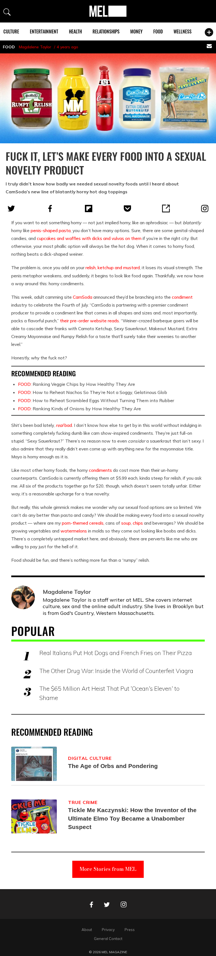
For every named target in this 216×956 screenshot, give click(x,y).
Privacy (108, 929)
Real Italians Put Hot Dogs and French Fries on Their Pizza (115, 652)
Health (75, 31)
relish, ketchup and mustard (113, 267)
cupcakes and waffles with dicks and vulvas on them (89, 238)
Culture (11, 31)
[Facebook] (50, 208)
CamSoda (82, 297)
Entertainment (44, 31)
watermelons (73, 531)
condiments (100, 470)
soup (126, 523)
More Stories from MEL (108, 869)
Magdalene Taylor (35, 46)
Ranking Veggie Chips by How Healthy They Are (76, 384)
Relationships (106, 31)
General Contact (108, 938)
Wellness (183, 31)
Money (136, 31)
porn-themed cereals (83, 523)
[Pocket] (127, 208)
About (87, 929)
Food (158, 31)
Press (130, 929)
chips (138, 523)
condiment (182, 297)
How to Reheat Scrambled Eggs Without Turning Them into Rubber (96, 400)
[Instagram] (204, 208)
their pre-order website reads (89, 320)
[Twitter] (11, 208)
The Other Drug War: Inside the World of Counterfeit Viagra (116, 670)
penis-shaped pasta (51, 230)
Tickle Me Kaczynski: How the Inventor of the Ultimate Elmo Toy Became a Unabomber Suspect (132, 818)
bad (64, 425)
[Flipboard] (88, 208)
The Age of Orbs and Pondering (113, 766)
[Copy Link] (166, 208)
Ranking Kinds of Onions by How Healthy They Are (79, 408)
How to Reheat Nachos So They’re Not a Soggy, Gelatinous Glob (92, 392)
